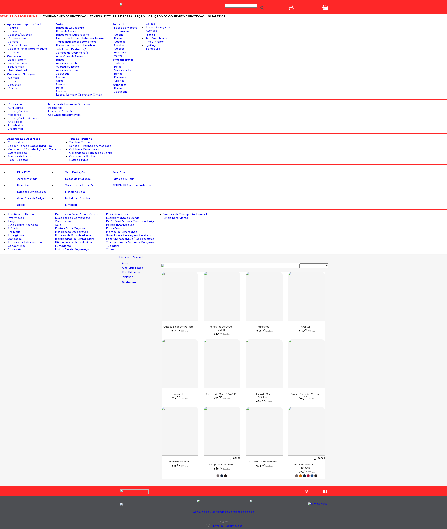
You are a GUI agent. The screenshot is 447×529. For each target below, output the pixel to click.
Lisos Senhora (17, 63)
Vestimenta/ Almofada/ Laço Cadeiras (34, 149)
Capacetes (15, 104)
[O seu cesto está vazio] (325, 7)
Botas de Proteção (77, 179)
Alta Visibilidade (156, 38)
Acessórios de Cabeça (70, 56)
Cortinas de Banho (82, 156)
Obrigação (14, 238)
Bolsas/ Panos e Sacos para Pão (29, 146)
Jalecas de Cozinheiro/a (71, 52)
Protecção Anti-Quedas (23, 118)
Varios (117, 55)
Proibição (13, 232)
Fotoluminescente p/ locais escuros (129, 238)
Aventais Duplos (66, 70)
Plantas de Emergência (121, 232)
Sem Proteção (74, 172)
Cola (57, 225)
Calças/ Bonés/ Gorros (23, 45)
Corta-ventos (16, 38)
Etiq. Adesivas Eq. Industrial (73, 242)
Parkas (12, 31)
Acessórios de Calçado (31, 198)
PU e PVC (23, 172)
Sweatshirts (122, 70)
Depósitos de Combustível (72, 218)
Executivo (23, 185)
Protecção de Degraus (69, 228)
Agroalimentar (26, 179)
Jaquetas (14, 84)
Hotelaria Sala (74, 191)
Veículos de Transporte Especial (185, 214)
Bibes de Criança (67, 31)
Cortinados (15, 142)
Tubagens (112, 245)
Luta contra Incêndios (22, 225)
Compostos (62, 221)
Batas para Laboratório (72, 34)
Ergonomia (15, 128)
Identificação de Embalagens (74, 238)
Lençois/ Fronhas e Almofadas (90, 146)
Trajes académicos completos (75, 41)
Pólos (59, 87)
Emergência (15, 235)
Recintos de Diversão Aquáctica (76, 214)
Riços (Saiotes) (17, 160)
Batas (11, 81)
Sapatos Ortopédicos (31, 191)
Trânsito (13, 228)
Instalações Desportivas (71, 232)
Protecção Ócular (19, 111)
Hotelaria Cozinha (77, 198)
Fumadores (62, 245)
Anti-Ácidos (15, 125)
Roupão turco (78, 160)
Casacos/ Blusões (19, 34)
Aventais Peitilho (67, 63)
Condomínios (16, 245)
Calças (12, 88)
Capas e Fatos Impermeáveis (27, 48)
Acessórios (54, 107)
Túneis (110, 249)
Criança (118, 80)
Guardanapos (17, 153)
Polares (12, 27)
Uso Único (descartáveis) (64, 114)
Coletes (12, 41)
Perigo (11, 221)
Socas (20, 204)
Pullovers (119, 77)
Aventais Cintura (67, 66)
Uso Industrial (17, 70)
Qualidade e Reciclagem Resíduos (128, 235)
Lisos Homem (16, 59)
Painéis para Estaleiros (23, 214)
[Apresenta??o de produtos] (163, 265)
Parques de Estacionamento (27, 242)
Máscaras (14, 114)
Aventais (13, 77)
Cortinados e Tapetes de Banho (91, 153)
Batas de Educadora (69, 27)
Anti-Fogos (15, 121)
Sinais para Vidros (175, 218)
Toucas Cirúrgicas (157, 27)
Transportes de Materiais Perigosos (129, 242)
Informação (15, 218)
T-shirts (118, 63)
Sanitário (118, 172)
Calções (119, 48)
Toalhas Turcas (79, 142)
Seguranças (15, 66)
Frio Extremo (154, 41)
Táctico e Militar (123, 179)
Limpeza (70, 204)
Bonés (117, 73)
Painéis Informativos (119, 225)
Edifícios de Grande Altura (72, 235)
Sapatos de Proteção (79, 185)
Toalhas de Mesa (19, 156)
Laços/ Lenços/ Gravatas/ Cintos (78, 94)
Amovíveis (14, 249)
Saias (59, 80)
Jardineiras (121, 31)
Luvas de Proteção (60, 111)
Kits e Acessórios (117, 214)
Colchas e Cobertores (84, 149)
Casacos (61, 84)
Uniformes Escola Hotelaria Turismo (80, 38)
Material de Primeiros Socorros (68, 104)
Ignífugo (151, 45)
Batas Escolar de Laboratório (76, 45)
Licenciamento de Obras (122, 218)
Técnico (125, 263)
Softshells (14, 52)
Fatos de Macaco (125, 27)
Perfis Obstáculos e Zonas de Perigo (130, 221)
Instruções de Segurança (71, 249)
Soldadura (152, 48)
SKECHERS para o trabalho (131, 185)
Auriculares (15, 107)
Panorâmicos (114, 228)
